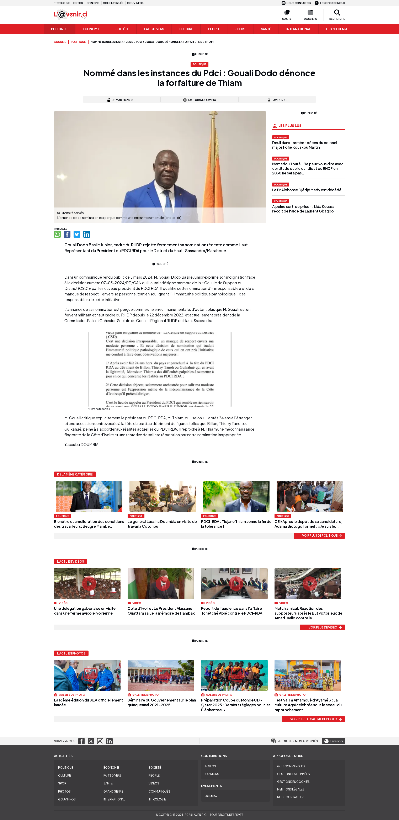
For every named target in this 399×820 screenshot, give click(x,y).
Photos (64, 791)
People (214, 29)
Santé (266, 29)
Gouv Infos (67, 799)
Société (122, 29)
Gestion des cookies (293, 781)
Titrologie (62, 3)
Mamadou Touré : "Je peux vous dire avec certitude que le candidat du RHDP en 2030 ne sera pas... (308, 168)
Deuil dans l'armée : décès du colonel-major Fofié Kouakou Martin (305, 144)
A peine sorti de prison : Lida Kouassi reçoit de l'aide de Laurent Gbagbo (303, 208)
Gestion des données (293, 774)
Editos (78, 3)
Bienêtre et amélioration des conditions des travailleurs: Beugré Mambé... (89, 524)
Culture (186, 29)
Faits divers (112, 775)
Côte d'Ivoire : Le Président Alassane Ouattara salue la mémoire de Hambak (161, 610)
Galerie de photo (71, 694)
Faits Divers (154, 29)
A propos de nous (332, 3)
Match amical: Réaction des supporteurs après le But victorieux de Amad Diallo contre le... (308, 613)
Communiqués (113, 3)
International (298, 29)
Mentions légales (290, 789)
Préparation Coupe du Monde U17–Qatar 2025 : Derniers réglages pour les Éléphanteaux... (236, 705)
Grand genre (337, 29)
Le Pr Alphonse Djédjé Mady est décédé (306, 190)
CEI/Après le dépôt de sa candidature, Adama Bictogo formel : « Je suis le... (308, 524)
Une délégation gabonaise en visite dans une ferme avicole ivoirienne (85, 610)
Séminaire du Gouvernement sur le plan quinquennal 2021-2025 (162, 702)
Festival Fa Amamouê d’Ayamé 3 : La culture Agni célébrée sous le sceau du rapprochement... (308, 705)
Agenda (211, 796)
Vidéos (154, 783)
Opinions (92, 3)
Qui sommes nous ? (291, 766)
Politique (59, 29)
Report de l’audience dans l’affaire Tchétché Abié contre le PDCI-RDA (231, 610)
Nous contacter (299, 3)
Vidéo (63, 603)
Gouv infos (135, 3)
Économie (91, 29)
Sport (240, 29)
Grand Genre (113, 791)
